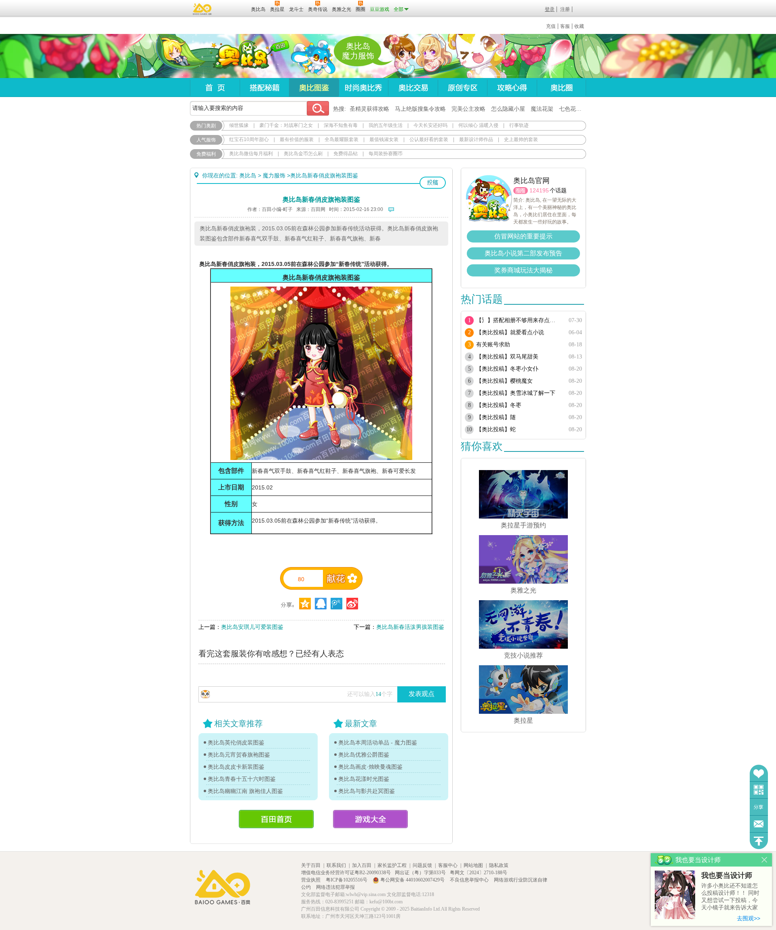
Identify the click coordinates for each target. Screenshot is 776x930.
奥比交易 (413, 87)
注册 (565, 9)
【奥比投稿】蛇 (496, 429)
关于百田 (311, 865)
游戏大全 (370, 819)
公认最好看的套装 (428, 139)
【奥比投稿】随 (496, 417)
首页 (215, 87)
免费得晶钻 (345, 153)
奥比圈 (561, 87)
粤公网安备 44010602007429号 (412, 880)
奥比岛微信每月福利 (251, 153)
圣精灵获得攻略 (369, 108)
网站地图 (473, 865)
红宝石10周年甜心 (249, 139)
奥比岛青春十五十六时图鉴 (242, 779)
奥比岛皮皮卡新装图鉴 (236, 766)
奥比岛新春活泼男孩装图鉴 (410, 627)
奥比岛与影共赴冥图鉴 (366, 791)
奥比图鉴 (314, 87)
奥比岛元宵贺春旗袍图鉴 (239, 754)
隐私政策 (498, 865)
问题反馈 (759, 824)
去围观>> (748, 918)
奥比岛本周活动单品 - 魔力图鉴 (377, 742)
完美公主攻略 (468, 108)
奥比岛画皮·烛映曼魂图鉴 (370, 766)
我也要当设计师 (726, 875)
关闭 (764, 859)
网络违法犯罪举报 (335, 887)
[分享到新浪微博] (352, 603)
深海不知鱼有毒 (341, 125)
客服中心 (448, 865)
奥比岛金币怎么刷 (303, 153)
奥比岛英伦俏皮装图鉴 (236, 742)
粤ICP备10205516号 (347, 880)
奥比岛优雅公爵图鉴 (363, 754)
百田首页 (276, 819)
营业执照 (311, 880)
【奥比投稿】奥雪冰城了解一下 (515, 393)
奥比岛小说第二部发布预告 (523, 253)
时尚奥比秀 (363, 87)
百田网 (233, 8)
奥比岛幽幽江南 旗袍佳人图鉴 (245, 791)
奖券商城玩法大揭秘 (523, 270)
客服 (565, 26)
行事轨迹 (519, 125)
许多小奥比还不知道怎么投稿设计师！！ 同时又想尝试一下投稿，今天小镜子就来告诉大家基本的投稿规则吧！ (730, 897)
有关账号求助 (493, 345)
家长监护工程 (392, 865)
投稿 (433, 183)
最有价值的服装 (297, 139)
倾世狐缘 (239, 125)
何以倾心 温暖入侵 (478, 125)
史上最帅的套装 (521, 139)
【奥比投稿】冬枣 (498, 405)
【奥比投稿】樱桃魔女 (504, 381)
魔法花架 (542, 108)
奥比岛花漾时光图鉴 (363, 779)
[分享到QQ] (305, 603)
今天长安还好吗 (430, 125)
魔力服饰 (274, 175)
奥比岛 (240, 56)
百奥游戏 (202, 9)
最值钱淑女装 (384, 139)
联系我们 (336, 865)
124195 (539, 190)
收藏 (579, 26)
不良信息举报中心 (470, 880)
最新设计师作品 (476, 139)
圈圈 (520, 190)
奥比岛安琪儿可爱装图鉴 (252, 627)
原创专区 (462, 87)
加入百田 (361, 865)
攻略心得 (512, 87)
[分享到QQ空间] (321, 603)
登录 (550, 9)
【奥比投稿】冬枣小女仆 (507, 369)
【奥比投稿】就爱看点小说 (510, 332)
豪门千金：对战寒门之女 (286, 125)
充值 (551, 26)
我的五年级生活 (386, 125)
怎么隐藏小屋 (508, 108)
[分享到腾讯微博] (336, 603)
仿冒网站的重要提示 (523, 236)
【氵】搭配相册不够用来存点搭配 (518, 320)
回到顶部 (759, 841)
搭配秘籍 (264, 87)
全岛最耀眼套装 (341, 139)
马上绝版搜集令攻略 (420, 108)
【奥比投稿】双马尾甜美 (507, 357)
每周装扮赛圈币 (386, 153)
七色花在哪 (573, 108)
